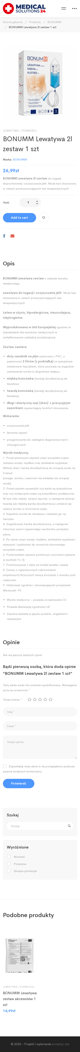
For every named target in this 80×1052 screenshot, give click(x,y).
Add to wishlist (43, 217)
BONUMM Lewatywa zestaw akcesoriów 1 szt (20, 999)
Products (35, 22)
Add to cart (19, 217)
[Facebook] (4, 236)
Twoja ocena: (13, 699)
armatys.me (60, 1044)
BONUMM (54, 22)
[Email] (12, 236)
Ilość (6, 202)
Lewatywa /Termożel (20, 130)
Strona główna (12, 22)
